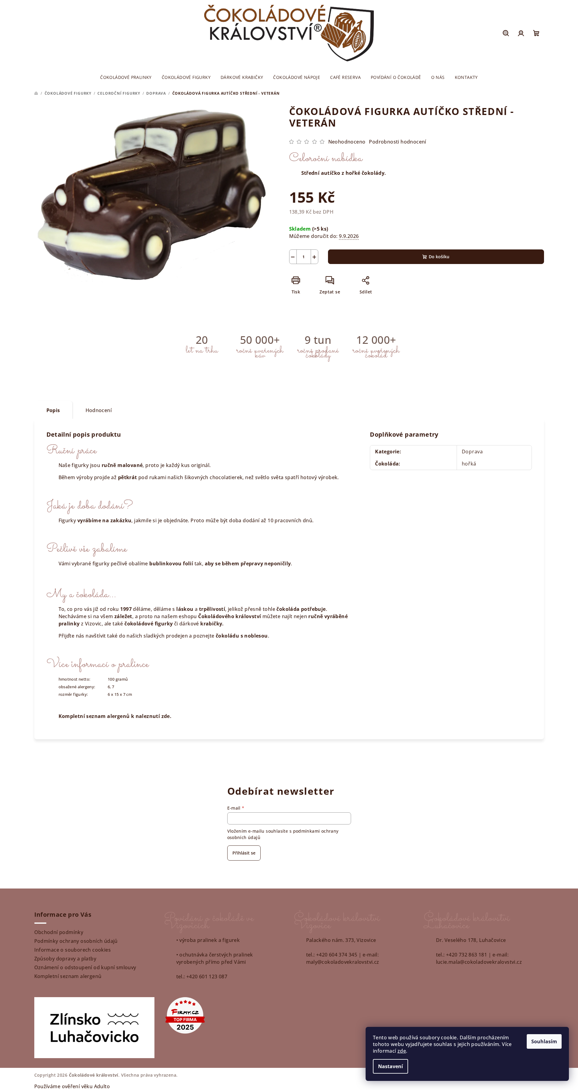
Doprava (472, 451)
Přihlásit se (243, 853)
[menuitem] (126, 77)
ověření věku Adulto (86, 1086)
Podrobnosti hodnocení (397, 141)
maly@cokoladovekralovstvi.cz (342, 962)
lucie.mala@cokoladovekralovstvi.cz (479, 962)
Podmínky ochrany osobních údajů (76, 941)
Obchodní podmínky (58, 932)
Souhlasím (544, 1041)
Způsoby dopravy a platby (65, 958)
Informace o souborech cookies (72, 949)
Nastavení (390, 1066)
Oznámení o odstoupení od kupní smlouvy (85, 967)
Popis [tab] (53, 410)
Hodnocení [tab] (99, 410)
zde (401, 1051)
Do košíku (439, 256)
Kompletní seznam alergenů (68, 976)
